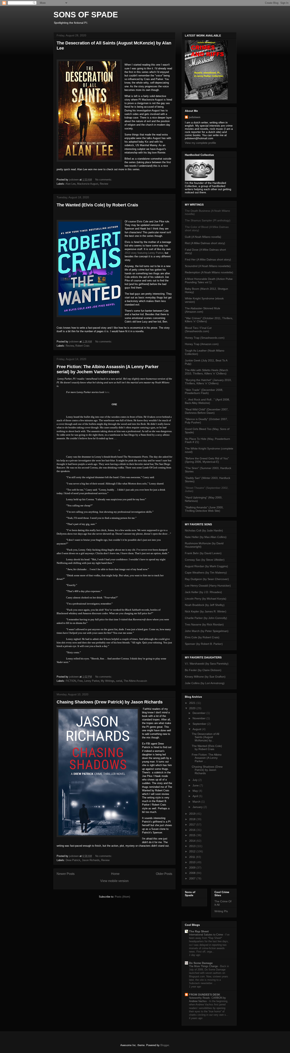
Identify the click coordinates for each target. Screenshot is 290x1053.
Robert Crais (82, 345)
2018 (192, 819)
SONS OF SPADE (85, 14)
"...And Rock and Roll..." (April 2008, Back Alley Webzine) (207, 401)
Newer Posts (66, 873)
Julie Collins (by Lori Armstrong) (205, 683)
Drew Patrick (73, 860)
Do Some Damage (201, 963)
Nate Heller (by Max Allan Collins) (205, 537)
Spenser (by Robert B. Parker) (204, 643)
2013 (192, 846)
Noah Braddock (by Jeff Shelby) (205, 604)
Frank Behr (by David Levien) (203, 553)
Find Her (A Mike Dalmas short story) (208, 259)
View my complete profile (200, 142)
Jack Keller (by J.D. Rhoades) (203, 592)
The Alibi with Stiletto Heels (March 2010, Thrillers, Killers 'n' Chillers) (206, 372)
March (197, 801)
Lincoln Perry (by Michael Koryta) (205, 598)
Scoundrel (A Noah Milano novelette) (208, 266)
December (199, 713)
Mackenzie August (87, 183)
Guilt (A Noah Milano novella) (203, 236)
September (200, 723)
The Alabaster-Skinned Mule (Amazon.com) (202, 310)
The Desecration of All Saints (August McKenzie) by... (205, 737)
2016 (192, 829)
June (196, 785)
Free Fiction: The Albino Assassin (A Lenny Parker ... (207, 758)
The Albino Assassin (135, 680)
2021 (192, 702)
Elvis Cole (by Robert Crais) (202, 637)
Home (115, 873)
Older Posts (164, 873)
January (198, 807)
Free (80, 680)
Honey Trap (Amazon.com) (202, 344)
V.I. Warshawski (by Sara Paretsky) (206, 663)
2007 (192, 878)
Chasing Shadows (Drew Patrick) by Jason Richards (110, 701)
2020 (192, 708)
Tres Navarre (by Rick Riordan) (204, 624)
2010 (192, 862)
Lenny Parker (91, 680)
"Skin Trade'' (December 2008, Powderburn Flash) (204, 391)
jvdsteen (194, 117)
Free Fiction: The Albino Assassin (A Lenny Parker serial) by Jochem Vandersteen (108, 369)
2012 (192, 851)
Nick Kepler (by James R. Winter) (205, 611)
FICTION (71, 680)
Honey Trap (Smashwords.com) (205, 337)
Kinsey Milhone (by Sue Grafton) (205, 676)
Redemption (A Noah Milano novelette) (209, 272)
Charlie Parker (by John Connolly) (206, 618)
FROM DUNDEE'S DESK (204, 994)
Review (104, 183)
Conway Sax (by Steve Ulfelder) (205, 559)
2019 (192, 813)
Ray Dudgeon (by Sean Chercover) (207, 579)
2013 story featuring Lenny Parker (144, 252)
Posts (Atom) (122, 896)
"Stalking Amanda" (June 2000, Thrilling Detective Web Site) (204, 509)
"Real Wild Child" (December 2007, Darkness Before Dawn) (206, 411)
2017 (192, 824)
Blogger (164, 1045)
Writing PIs (221, 911)
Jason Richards (91, 860)
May (196, 790)
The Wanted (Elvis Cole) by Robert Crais (97, 204)
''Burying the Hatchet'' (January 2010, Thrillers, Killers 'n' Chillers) (208, 381)
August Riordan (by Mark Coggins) (206, 566)
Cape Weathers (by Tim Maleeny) (206, 572)
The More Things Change (204, 966)
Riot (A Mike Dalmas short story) (205, 243)
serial (119, 680)
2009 (192, 867)
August (197, 729)
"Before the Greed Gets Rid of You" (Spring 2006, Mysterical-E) (207, 460)
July (195, 779)
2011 (192, 856)
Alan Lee (70, 183)
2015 (192, 835)
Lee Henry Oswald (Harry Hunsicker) (208, 585)
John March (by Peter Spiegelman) (206, 631)
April (196, 796)
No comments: (104, 179)
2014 (192, 840)
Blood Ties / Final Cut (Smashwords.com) (198, 329)
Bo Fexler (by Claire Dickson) (203, 670)
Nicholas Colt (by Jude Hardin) (204, 530)
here (107, 392)
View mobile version (114, 881)
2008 (192, 872)
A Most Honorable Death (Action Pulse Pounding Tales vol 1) (209, 280)
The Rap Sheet (199, 931)
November (199, 718)
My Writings (107, 680)
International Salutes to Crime (206, 934)
